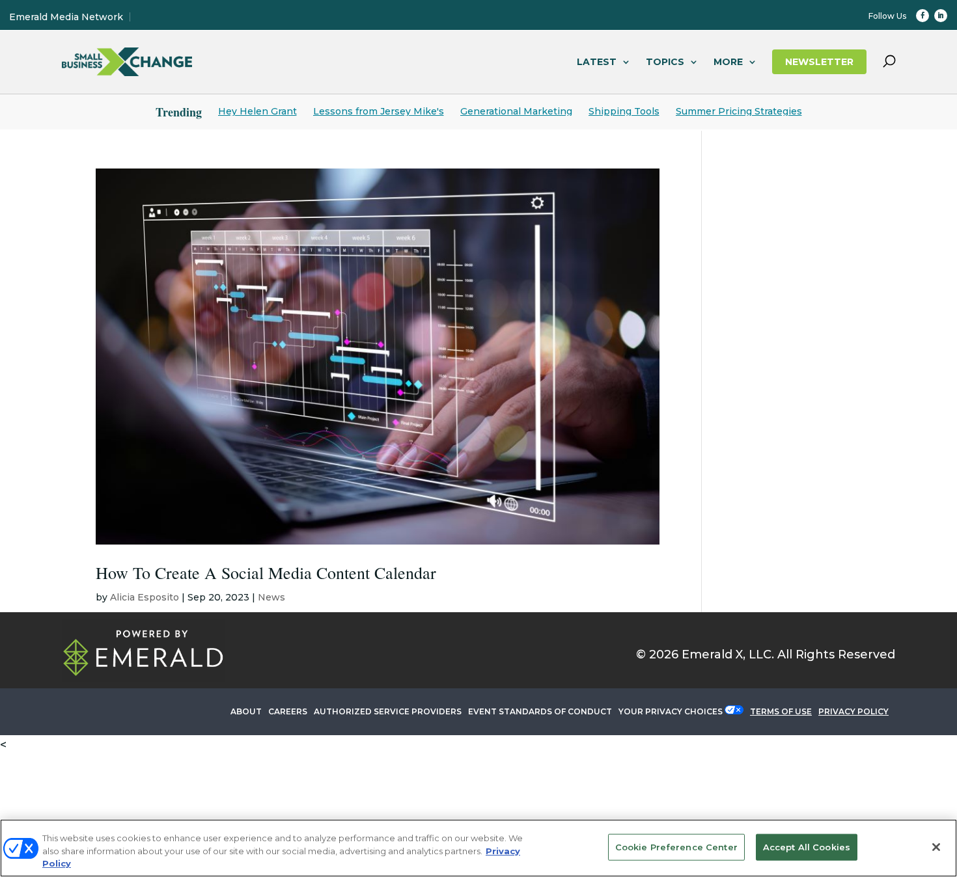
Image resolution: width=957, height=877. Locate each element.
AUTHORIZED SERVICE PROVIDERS (388, 711)
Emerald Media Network (66, 16)
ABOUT (246, 711)
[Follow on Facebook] (922, 15)
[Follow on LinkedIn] (940, 15)
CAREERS (287, 711)
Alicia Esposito (144, 597)
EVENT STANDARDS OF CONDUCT (540, 711)
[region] (478, 848)
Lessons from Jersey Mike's (378, 111)
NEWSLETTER (819, 62)
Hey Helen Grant (257, 111)
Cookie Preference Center (676, 846)
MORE (728, 62)
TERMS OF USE (781, 711)
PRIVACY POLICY (853, 711)
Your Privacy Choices (670, 711)
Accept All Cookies (806, 846)
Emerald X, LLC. (728, 654)
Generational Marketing (516, 111)
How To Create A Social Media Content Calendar (266, 572)
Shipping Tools (624, 111)
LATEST (597, 62)
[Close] (936, 847)
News (271, 597)
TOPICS (665, 62)
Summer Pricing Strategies (739, 111)
